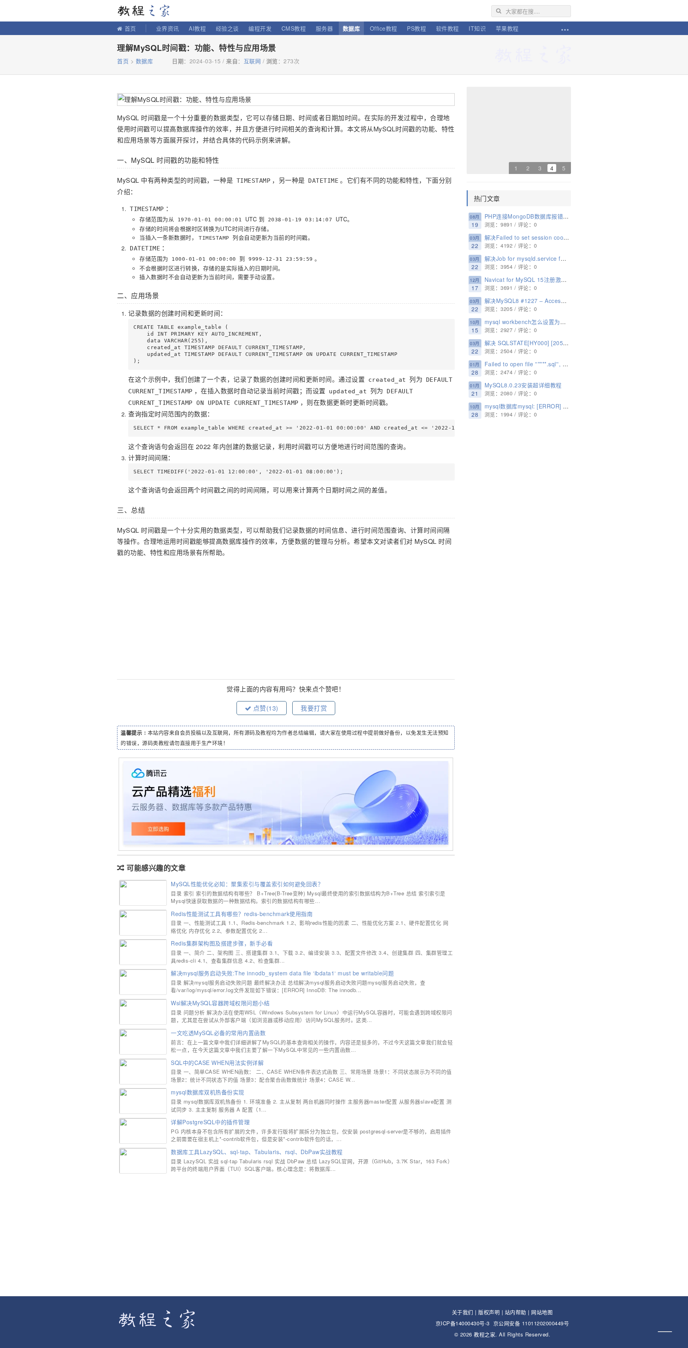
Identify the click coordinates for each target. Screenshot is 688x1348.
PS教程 (416, 28)
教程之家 (147, 10)
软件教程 (447, 28)
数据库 (351, 28)
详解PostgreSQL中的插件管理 (210, 1122)
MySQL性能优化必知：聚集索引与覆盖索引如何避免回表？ (247, 884)
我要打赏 (314, 708)
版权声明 (489, 1312)
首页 (130, 28)
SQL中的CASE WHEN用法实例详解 (217, 1063)
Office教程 (383, 28)
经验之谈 (227, 28)
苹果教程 (507, 28)
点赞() (264, 708)
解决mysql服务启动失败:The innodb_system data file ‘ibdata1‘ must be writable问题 (282, 973)
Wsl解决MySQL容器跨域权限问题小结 (220, 1003)
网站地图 (542, 1312)
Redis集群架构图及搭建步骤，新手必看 (222, 943)
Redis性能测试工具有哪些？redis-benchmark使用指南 (242, 914)
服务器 (324, 28)
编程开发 (260, 28)
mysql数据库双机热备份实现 (207, 1092)
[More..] (564, 28)
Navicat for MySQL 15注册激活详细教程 (537, 279)
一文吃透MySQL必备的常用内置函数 (218, 1033)
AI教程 (197, 28)
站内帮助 (515, 1312)
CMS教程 (293, 28)
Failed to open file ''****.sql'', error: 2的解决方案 (548, 364)
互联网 (252, 61)
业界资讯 (167, 28)
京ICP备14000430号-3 (463, 1323)
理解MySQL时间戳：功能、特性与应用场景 (196, 47)
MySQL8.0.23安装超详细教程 (523, 385)
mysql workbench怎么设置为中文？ (531, 322)
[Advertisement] (286, 619)
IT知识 (477, 28)
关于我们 (462, 1312)
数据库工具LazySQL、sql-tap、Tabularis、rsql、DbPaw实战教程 (257, 1152)
